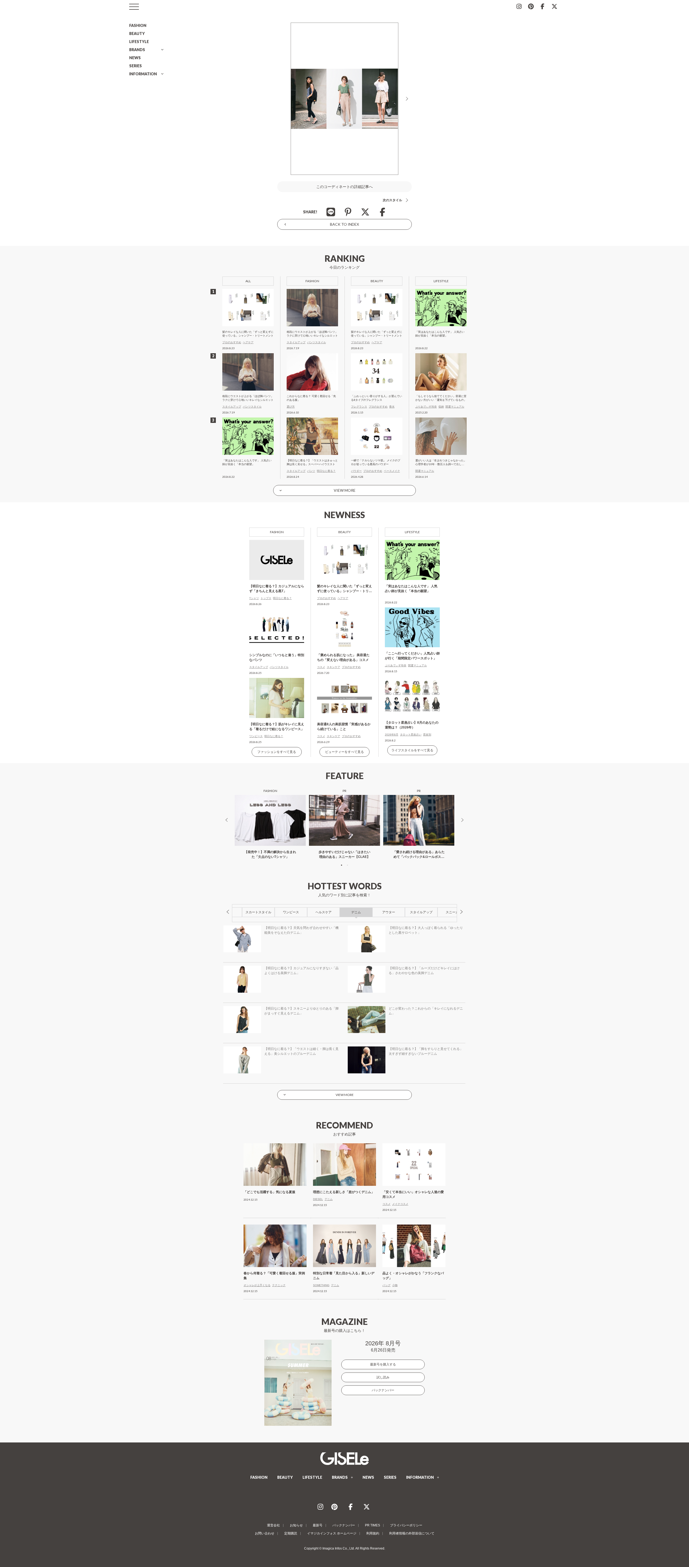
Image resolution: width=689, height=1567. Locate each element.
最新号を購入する (383, 1364)
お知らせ (296, 1525)
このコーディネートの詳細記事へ (344, 187)
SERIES (135, 65)
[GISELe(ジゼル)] (344, 1458)
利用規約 (372, 1533)
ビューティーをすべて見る (344, 752)
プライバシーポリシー (406, 1525)
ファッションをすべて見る (276, 752)
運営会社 (273, 1525)
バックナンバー (383, 1390)
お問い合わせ (264, 1533)
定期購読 (290, 1533)
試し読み (383, 1377)
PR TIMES (372, 1525)
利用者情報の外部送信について (411, 1533)
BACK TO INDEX (344, 224)
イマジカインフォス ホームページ (331, 1533)
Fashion (277, 532)
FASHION (137, 25)
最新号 (317, 1525)
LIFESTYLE (139, 41)
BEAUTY (137, 33)
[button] (341, 865)
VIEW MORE (345, 490)
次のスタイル (392, 200)
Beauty (344, 532)
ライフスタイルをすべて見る (412, 750)
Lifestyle (412, 532)
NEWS (135, 57)
